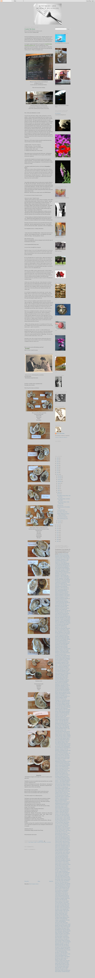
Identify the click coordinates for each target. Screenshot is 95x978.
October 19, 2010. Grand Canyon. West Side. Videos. (61, 851)
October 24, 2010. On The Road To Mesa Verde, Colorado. (62, 878)
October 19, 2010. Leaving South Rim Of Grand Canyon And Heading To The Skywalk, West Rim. (62, 848)
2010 (58, 535)
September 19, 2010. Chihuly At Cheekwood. (61, 598)
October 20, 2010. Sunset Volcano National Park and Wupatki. (61, 858)
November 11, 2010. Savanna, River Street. (62, 950)
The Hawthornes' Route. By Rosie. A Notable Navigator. (62, 971)
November (60, 477)
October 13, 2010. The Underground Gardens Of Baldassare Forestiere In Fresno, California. (62, 800)
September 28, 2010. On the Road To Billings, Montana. (62, 691)
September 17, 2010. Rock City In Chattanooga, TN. (62, 583)
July (59, 485)
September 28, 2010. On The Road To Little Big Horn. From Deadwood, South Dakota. (62, 687)
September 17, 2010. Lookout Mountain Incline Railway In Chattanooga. (62, 585)
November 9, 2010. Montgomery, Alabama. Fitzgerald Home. (62, 931)
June (59, 486)
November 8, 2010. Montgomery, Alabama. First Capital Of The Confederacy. (62, 927)
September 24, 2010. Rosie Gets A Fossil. (62, 653)
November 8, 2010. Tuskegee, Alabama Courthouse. (62, 934)
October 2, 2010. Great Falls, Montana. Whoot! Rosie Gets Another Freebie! (62, 738)
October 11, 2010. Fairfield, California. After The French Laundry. (62, 782)
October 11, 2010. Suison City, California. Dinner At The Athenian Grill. (62, 784)
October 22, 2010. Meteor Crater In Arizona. (62, 865)
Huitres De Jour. (60, 505)
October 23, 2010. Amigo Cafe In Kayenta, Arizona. (62, 871)
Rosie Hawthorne (60, 433)
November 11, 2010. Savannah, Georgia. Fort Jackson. (62, 938)
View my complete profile (61, 437)
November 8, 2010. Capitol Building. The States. (62, 924)
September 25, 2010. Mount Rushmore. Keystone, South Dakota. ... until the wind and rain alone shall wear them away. (62, 664)
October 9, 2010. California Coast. (61, 773)
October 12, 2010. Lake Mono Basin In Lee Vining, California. (62, 791)
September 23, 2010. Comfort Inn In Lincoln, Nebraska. (62, 635)
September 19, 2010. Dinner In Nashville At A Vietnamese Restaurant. (62, 600)
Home (39, 881)
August (59, 483)
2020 (58, 469)
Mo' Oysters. (59, 493)
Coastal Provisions (41, 842)
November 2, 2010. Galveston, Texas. (62, 906)
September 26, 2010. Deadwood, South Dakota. (61, 679)
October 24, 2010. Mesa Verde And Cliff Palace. (62, 880)
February (59, 521)
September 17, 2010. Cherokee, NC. (62, 575)
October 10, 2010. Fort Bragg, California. (61, 777)
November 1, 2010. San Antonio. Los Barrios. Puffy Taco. (62, 904)
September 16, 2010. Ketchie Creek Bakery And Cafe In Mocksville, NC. (62, 565)
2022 (58, 465)
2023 (58, 463)
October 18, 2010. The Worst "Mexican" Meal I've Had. (62, 840)
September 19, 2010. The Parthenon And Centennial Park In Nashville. (62, 593)
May (59, 488)
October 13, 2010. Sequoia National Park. (61, 806)
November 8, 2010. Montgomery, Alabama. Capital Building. (61, 919)
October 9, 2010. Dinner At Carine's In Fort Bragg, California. (62, 775)
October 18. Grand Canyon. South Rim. (62, 843)
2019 (58, 470)
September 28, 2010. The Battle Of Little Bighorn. (62, 688)
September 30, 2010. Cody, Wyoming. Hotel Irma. (62, 711)
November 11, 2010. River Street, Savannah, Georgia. (61, 953)
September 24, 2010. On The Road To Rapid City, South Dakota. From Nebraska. (62, 661)
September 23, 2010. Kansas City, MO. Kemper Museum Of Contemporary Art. (62, 624)
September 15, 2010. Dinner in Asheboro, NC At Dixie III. (61, 562)
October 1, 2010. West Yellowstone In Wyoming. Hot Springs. (62, 725)
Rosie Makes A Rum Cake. (62, 511)
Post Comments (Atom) (34, 884)
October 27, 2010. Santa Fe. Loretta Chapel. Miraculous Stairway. (62, 895)
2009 (58, 537)
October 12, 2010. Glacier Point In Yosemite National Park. (62, 795)
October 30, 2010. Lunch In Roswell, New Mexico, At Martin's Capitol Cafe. (62, 897)
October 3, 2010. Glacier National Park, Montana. (61, 743)
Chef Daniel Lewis (32, 842)
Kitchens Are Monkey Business (47, 7)
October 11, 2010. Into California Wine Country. (62, 778)
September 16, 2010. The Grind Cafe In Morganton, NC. (62, 567)
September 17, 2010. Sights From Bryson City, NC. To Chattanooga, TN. (62, 579)
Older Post (51, 881)
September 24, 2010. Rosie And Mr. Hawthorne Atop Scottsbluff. (62, 652)
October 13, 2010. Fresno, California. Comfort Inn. (62, 797)
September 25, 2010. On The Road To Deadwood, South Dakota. (62, 672)
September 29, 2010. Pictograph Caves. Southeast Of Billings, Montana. (62, 697)
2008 (58, 539)
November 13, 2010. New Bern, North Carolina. (62, 964)
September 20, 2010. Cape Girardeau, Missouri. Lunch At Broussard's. (62, 608)
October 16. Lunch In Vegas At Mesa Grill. (62, 820)
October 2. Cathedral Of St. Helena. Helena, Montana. (62, 736)
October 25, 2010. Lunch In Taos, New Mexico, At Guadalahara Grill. (62, 890)
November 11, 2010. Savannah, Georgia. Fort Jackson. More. (62, 940)
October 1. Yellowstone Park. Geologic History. (62, 718)
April (59, 490)
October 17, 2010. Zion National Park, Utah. (61, 832)
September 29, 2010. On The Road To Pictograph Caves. (62, 694)
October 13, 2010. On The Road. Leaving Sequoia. (62, 808)
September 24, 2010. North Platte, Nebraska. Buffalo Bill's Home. (62, 637)
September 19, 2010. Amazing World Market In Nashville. (62, 590)
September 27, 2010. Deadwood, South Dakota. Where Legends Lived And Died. (62, 681)
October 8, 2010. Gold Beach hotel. (61, 766)
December (60, 476)
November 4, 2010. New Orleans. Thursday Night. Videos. (61, 912)
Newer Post (27, 881)
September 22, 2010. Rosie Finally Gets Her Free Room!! (62, 622)
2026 (58, 458)
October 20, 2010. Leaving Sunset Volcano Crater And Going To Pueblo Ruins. (62, 855)
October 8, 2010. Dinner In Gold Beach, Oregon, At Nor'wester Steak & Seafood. (62, 764)
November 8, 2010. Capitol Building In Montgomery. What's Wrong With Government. (62, 922)
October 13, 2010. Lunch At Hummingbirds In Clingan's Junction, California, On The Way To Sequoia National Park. (62, 804)
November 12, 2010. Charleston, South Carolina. (60, 960)
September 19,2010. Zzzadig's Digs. (61, 602)
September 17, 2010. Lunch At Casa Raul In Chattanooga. (62, 588)
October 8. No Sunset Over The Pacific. (62, 768)
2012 (58, 532)
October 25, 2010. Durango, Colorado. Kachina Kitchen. (62, 884)
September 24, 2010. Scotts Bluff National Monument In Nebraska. (61, 645)
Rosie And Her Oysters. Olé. (62, 518)
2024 (58, 461)
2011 (58, 534)
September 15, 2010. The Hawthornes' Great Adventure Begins (62, 554)
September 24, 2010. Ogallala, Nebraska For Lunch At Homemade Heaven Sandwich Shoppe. (62, 640)
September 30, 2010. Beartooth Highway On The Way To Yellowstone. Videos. (62, 704)
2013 (58, 530)
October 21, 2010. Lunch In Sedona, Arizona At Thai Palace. (62, 863)
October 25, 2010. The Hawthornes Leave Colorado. (62, 885)
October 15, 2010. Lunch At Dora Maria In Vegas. (62, 819)
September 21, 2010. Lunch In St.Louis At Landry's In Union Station (62, 618)
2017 (58, 474)
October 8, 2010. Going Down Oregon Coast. (62, 758)
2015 (58, 526)
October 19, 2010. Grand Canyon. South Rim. (62, 844)
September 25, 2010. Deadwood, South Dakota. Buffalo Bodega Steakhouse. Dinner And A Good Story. (61, 676)
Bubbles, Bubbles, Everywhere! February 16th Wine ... (63, 514)
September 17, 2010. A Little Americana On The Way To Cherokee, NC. (62, 573)
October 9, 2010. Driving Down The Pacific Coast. (62, 771)
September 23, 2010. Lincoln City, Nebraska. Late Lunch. (62, 633)
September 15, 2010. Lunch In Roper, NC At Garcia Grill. (62, 560)
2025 (58, 460)
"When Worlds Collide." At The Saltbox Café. (63, 502)
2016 (58, 525)
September (60, 481)
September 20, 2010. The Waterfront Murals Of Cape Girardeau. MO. (62, 606)
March (59, 492)
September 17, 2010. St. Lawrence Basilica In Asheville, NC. (62, 570)
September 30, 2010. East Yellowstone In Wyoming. (62, 706)
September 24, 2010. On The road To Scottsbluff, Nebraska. (62, 642)
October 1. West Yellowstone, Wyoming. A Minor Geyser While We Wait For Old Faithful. (62, 727)
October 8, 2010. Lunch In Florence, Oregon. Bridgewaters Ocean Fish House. (62, 760)
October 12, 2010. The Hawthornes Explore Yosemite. (61, 793)
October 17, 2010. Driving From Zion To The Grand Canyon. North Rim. (62, 835)
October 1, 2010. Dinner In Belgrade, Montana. (62, 733)
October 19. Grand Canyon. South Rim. (62, 846)
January (59, 522)
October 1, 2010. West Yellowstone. (62, 720)
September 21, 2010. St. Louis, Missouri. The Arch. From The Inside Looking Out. (62, 613)
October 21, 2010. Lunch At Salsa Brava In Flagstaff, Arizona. (62, 860)
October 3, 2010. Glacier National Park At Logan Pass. (62, 745)
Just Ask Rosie (58, 113)
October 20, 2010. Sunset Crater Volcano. (62, 853)
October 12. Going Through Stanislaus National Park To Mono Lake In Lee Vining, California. (62, 788)
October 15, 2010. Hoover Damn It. (61, 812)
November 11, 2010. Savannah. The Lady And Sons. (62, 945)
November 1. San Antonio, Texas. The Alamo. (62, 903)
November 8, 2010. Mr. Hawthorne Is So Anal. (62, 928)
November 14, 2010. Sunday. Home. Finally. (61, 969)
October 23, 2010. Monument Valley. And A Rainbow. (62, 874)
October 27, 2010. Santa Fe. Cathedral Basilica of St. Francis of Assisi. (61, 893)
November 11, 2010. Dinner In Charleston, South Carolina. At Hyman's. (62, 958)
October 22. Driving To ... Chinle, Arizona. (62, 869)
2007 (58, 541)
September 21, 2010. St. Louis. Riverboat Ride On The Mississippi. (62, 616)
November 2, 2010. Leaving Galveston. (62, 907)
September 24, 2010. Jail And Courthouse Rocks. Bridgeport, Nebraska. (62, 658)
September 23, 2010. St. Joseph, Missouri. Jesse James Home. (61, 627)
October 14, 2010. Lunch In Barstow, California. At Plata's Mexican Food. (62, 810)
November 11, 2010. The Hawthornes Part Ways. (62, 943)
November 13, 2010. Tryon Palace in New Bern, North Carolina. (62, 962)
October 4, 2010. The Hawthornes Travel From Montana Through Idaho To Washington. (62, 748)
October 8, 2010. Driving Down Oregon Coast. (62, 762)
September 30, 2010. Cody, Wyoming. (62, 713)
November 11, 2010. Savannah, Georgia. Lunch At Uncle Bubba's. (62, 947)
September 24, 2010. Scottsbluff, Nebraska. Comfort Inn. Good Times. (62, 649)
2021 (58, 467)
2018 (58, 472)
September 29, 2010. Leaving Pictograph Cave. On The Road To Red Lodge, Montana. (62, 700)
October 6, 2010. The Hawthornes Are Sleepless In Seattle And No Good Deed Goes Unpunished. (62, 750)
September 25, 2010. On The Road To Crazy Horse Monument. (62, 668)
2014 (58, 528)
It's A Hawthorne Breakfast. (62, 516)
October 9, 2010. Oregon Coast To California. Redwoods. (61, 770)
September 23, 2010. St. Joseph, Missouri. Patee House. (62, 630)
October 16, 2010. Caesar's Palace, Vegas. (61, 821)
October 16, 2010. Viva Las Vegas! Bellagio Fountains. (62, 824)
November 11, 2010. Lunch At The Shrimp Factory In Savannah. (62, 955)
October (59, 479)
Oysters (49, 842)
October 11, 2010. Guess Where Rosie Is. (62, 780)
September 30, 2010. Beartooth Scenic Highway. (62, 702)
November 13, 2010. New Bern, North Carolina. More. (62, 966)
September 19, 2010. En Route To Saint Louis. (62, 603)
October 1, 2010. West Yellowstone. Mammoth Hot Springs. (62, 722)
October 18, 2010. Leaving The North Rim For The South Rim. (62, 839)
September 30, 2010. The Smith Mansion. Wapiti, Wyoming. (62, 710)
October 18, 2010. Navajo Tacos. (62, 842)
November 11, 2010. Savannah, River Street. (62, 949)
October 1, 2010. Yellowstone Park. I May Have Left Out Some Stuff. (62, 731)
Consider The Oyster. (61, 510)
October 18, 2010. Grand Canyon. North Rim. (62, 836)
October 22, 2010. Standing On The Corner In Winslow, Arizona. (62, 867)
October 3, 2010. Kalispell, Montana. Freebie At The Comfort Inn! (62, 741)
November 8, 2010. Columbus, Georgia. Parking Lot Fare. (62, 916)
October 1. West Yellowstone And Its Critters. (60, 717)
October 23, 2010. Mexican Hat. (62, 876)
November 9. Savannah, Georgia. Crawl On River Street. (62, 936)
